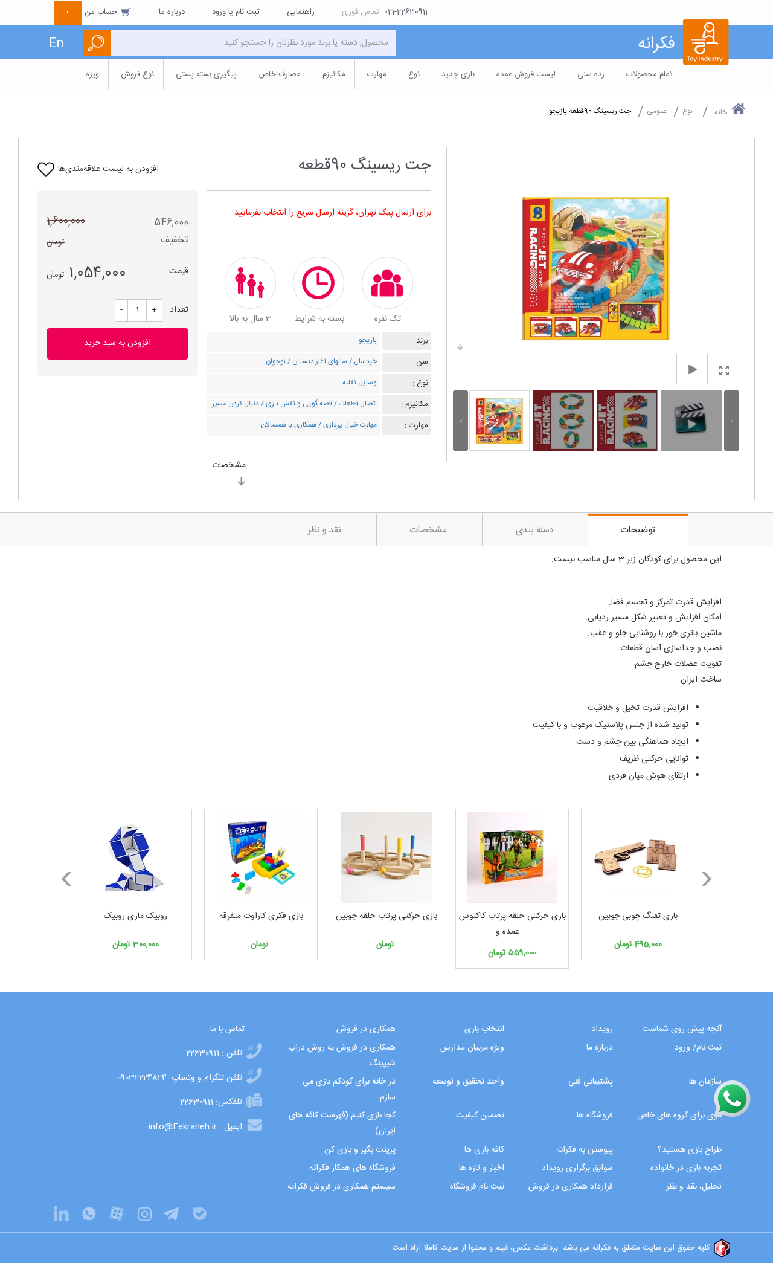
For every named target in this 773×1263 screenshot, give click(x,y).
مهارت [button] (376, 74)
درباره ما (172, 12)
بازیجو (368, 340)
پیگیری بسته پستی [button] (206, 74)
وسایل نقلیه (359, 382)
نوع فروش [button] (137, 74)
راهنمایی (301, 12)
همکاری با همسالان (288, 425)
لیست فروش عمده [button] (526, 74)
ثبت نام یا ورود (236, 12)
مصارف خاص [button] (279, 74)
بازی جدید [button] (458, 74)
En (56, 44)
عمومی (657, 111)
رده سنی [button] (591, 74)
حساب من (93, 12)
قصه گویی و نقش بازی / (295, 404)
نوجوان (276, 361)
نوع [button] (414, 74)
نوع (687, 111)
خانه (720, 112)
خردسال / (362, 361)
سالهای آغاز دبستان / (316, 361)
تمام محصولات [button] (649, 74)
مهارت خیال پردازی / (346, 425)
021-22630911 (406, 12)
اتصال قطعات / (354, 404)
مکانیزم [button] (333, 74)
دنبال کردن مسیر (235, 404)
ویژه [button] (92, 74)
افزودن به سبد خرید (117, 343)
